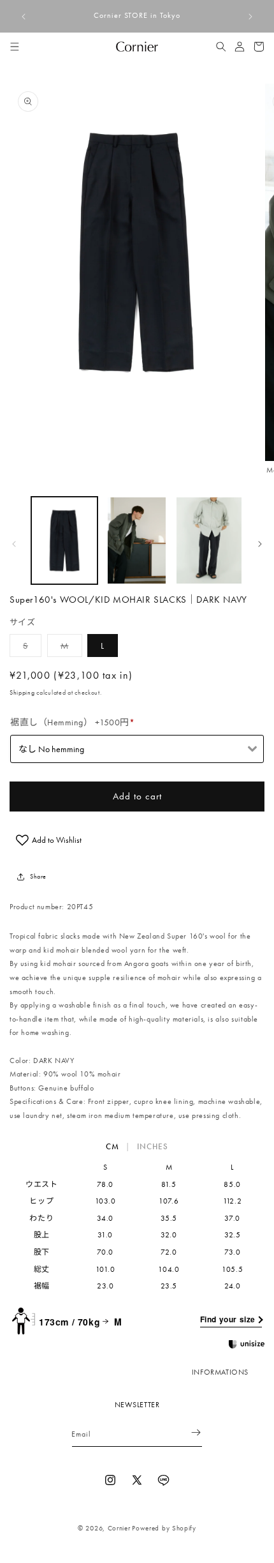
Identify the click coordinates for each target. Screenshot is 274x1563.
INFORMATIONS (220, 1372)
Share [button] (38, 876)
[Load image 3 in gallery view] (209, 541)
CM (112, 1146)
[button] (15, 47)
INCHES (152, 1146)
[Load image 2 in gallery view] (137, 541)
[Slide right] (260, 544)
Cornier (119, 1527)
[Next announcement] (250, 17)
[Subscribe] (188, 1432)
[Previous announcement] (24, 17)
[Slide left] (14, 544)
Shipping (22, 692)
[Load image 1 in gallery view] (64, 541)
